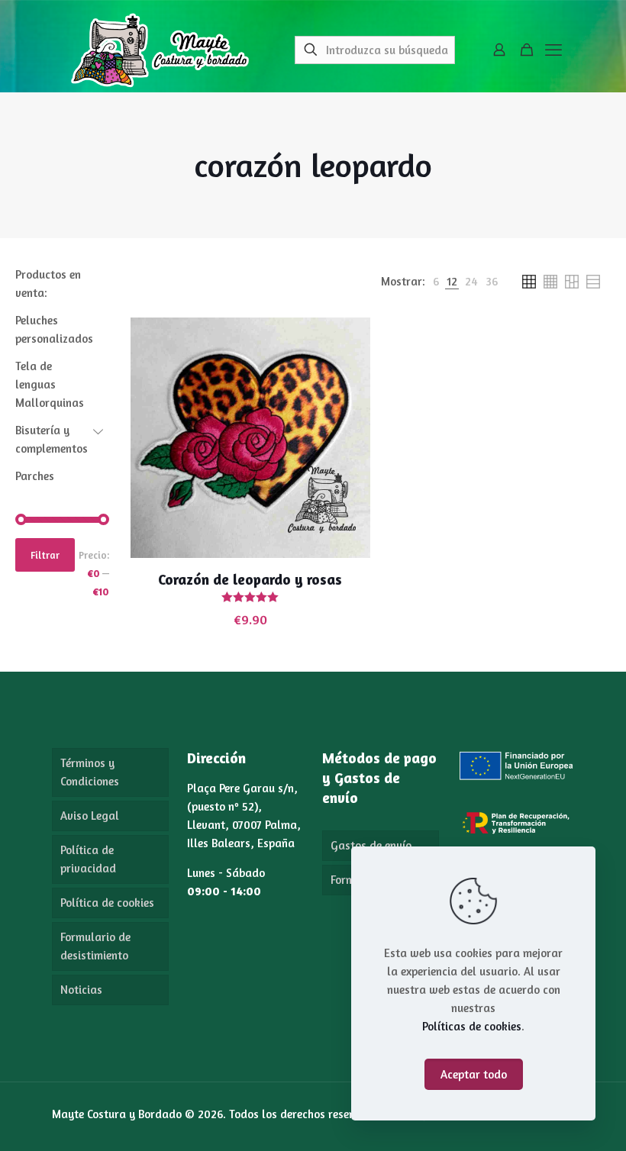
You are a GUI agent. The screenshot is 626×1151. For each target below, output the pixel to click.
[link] (435, 281)
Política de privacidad (88, 859)
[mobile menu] (553, 50)
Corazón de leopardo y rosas (250, 579)
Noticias (81, 989)
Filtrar (45, 555)
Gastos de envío (371, 845)
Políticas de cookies (471, 1026)
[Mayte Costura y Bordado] (160, 49)
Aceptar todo (473, 1074)
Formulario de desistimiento (95, 946)
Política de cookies (107, 902)
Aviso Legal (89, 815)
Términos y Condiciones (89, 772)
